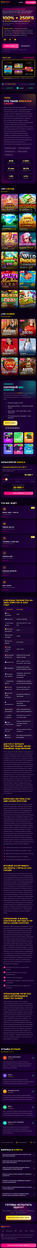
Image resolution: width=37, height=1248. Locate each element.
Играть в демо (10, 423)
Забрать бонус (9, 46)
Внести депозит (18, 493)
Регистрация (30, 2)
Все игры (4, 191)
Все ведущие (5, 316)
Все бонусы (25, 46)
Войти (21, 2)
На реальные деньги (12, 428)
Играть (27, 1243)
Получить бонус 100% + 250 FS (18, 1217)
